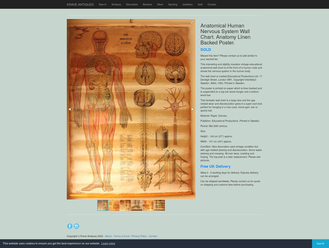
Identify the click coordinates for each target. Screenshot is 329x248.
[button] (192, 22)
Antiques (116, 4)
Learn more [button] (108, 243)
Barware (147, 4)
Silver (160, 4)
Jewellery (187, 4)
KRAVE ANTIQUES (80, 4)
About (108, 236)
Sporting (172, 4)
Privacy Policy (139, 236)
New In (102, 4)
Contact (212, 4)
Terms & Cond (121, 236)
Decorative (132, 4)
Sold (200, 4)
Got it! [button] (320, 243)
